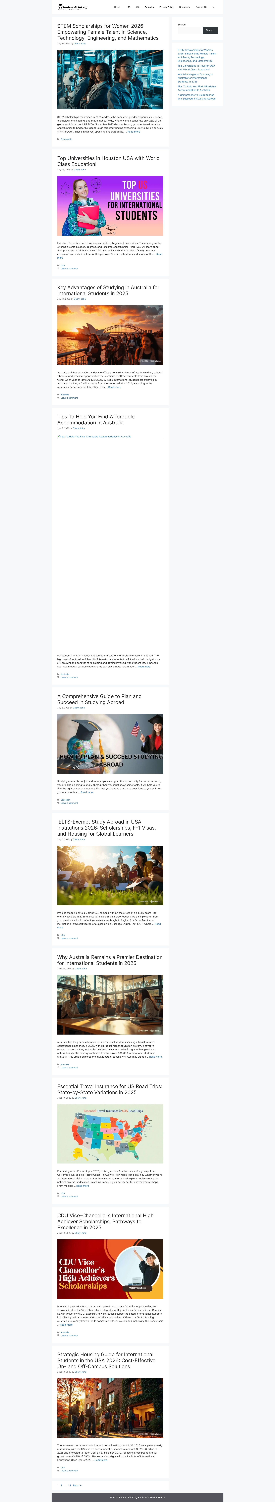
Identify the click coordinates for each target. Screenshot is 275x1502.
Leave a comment (69, 268)
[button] (214, 7)
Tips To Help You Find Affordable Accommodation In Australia (96, 420)
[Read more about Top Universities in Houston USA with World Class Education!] (110, 234)
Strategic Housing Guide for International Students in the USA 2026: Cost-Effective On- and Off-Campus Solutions (106, 1360)
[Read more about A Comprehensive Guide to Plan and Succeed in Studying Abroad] (110, 772)
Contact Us (201, 7)
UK (137, 7)
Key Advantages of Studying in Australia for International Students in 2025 (108, 290)
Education (65, 800)
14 (70, 1485)
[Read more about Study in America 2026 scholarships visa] (110, 108)
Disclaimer (184, 7)
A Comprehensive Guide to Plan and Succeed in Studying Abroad (99, 699)
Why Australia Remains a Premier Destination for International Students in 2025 (110, 960)
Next (77, 1485)
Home (117, 7)
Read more (133, 131)
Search (182, 24)
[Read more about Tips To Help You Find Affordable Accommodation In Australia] (110, 438)
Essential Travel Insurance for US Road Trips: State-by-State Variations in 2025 (109, 1089)
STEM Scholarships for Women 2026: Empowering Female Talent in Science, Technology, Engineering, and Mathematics (108, 32)
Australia (149, 7)
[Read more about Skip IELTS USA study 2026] (110, 904)
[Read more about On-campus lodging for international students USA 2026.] (110, 1437)
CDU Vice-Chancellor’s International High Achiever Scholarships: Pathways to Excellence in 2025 (105, 1221)
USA (128, 7)
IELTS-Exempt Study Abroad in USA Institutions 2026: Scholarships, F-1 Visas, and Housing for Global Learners (106, 828)
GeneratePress (157, 1497)
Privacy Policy (166, 7)
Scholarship (66, 139)
